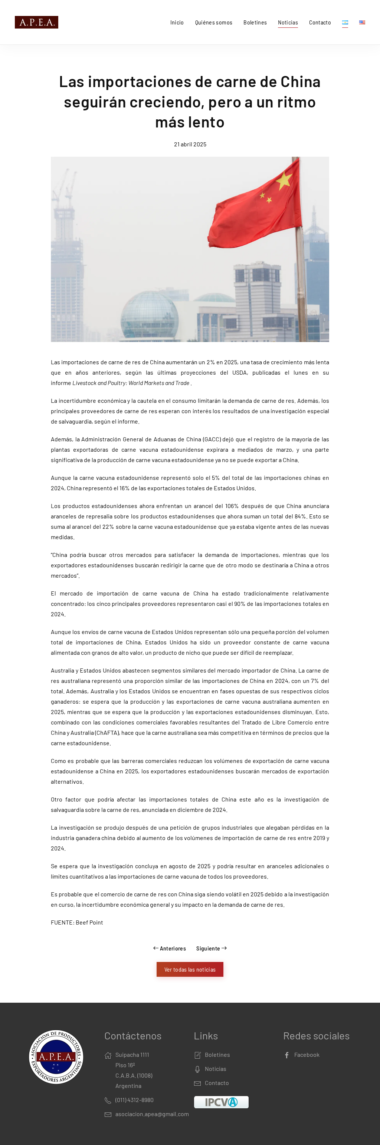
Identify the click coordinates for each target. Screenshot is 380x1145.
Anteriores (173, 948)
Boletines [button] (255, 22)
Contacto (320, 22)
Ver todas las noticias (190, 969)
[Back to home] (38, 22)
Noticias (288, 22)
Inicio (177, 22)
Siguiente (208, 948)
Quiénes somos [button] (214, 22)
